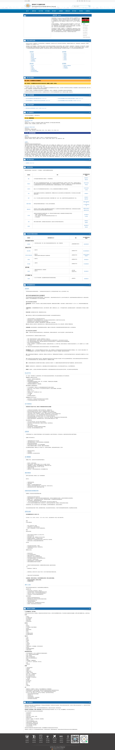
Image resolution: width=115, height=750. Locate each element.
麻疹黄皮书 (86, 197)
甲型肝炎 (28, 183)
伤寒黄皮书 (86, 220)
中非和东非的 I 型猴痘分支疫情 (30, 127)
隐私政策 (61, 742)
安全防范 (65, 55)
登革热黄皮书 (86, 259)
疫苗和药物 (85, 35)
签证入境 (32, 53)
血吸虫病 (28, 244)
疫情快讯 (47, 738)
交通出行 (65, 56)
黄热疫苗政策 (33, 61)
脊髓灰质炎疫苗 (86, 210)
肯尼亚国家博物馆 (34, 70)
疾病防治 (41, 740)
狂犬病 (29, 215)
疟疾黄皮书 (86, 193)
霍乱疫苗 (86, 179)
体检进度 (34, 740)
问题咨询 (61, 738)
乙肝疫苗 (86, 189)
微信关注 (27, 742)
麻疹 (28, 198)
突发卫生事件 (85, 30)
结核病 (29, 278)
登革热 (29, 259)
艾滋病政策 (33, 59)
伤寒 (28, 221)
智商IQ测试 (65, 66)
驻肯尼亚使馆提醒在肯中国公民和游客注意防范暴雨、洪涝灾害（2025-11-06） (71, 98)
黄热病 (29, 226)
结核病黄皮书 (86, 278)
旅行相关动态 (85, 33)
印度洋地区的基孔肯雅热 (29, 120)
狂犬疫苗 (86, 216)
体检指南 (54, 740)
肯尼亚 (84, 23)
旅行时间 (65, 59)
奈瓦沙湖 (32, 65)
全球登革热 (26, 135)
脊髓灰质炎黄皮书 (86, 208)
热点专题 (47, 742)
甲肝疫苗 (86, 184)
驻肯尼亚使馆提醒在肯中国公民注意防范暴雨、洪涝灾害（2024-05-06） (69, 100)
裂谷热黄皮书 (86, 271)
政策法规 (41, 738)
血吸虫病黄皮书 (86, 244)
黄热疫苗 (86, 227)
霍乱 (28, 178)
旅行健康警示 (85, 32)
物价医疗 (65, 57)
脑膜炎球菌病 (29, 203)
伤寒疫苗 (86, 222)
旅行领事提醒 (85, 28)
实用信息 (65, 58)
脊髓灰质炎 (28, 209)
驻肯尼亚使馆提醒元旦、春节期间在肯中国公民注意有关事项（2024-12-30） (38, 100)
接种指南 (54, 742)
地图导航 (68, 740)
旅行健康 (47, 740)
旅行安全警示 (85, 27)
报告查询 (34, 742)
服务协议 (61, 740)
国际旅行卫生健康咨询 (67, 65)
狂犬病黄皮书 (86, 214)
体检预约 (34, 738)
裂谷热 (29, 271)
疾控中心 (68, 742)
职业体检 (41, 742)
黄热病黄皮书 (86, 225)
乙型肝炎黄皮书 (86, 188)
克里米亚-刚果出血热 (28, 255)
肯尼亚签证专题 (33, 58)
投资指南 (32, 57)
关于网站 (27, 738)
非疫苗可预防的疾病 (86, 37)
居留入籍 (32, 56)
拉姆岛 (32, 66)
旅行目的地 (54, 738)
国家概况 (65, 53)
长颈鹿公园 (33, 69)
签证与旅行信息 (85, 25)
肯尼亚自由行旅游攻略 (34, 71)
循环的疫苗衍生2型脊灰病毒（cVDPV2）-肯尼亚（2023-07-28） (36, 108)
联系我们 (27, 740)
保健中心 (68, 738)
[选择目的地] (25, 15)
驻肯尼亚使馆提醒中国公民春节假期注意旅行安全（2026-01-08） (36, 98)
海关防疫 (32, 55)
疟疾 (28, 193)
